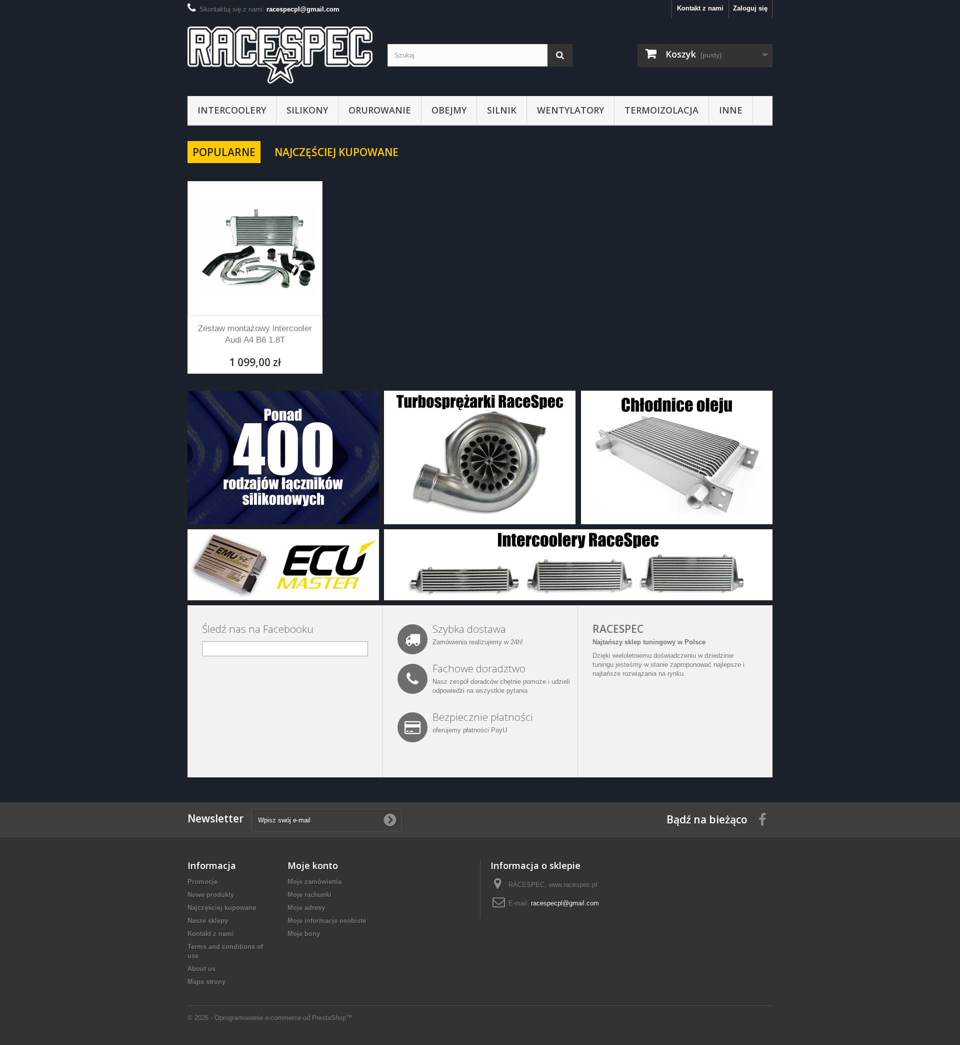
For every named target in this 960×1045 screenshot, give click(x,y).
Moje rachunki (310, 894)
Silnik (501, 110)
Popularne (224, 152)
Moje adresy (306, 907)
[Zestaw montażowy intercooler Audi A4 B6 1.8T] (255, 248)
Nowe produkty (211, 894)
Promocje (203, 881)
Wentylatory (570, 110)
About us (202, 968)
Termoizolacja (661, 110)
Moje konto (313, 865)
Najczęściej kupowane (222, 907)
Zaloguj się (750, 8)
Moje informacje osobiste (327, 920)
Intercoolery (232, 110)
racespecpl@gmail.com (565, 903)
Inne (730, 110)
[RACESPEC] (280, 55)
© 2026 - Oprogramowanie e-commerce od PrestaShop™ (270, 1017)
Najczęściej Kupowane (336, 152)
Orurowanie (379, 110)
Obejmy (449, 110)
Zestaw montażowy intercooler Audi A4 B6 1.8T (255, 334)
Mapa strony (207, 981)
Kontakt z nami (700, 8)
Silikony (307, 110)
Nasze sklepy (208, 920)
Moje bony (304, 933)
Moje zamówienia (315, 881)
